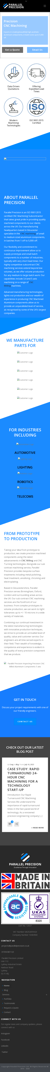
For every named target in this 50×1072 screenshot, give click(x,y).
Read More (38, 828)
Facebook (5, 1039)
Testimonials (9, 1003)
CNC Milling (27, 560)
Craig (11, 764)
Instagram (5, 1033)
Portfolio (7, 999)
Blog (17, 764)
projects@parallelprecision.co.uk (15, 946)
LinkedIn (4, 1046)
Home (6, 985)
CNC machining (28, 233)
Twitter (5, 1052)
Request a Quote (11, 1008)
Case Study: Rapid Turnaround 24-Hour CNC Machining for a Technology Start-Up (23, 779)
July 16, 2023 (29, 764)
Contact (7, 1012)
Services (5, 994)
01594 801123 (8, 952)
